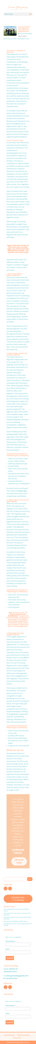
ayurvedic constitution (17, 38)
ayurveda (7, 38)
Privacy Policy (17, 1038)
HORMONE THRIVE (18, 851)
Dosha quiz (22, 491)
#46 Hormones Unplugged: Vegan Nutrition (15, 921)
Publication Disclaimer (23, 1035)
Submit (10, 958)
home (27, 38)
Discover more (19, 861)
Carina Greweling (25, 33)
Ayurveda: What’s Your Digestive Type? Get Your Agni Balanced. (24, 29)
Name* (8, 949)
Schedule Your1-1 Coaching (18, 898)
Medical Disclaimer (9, 1035)
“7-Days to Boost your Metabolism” (18, 614)
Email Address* (10, 941)
